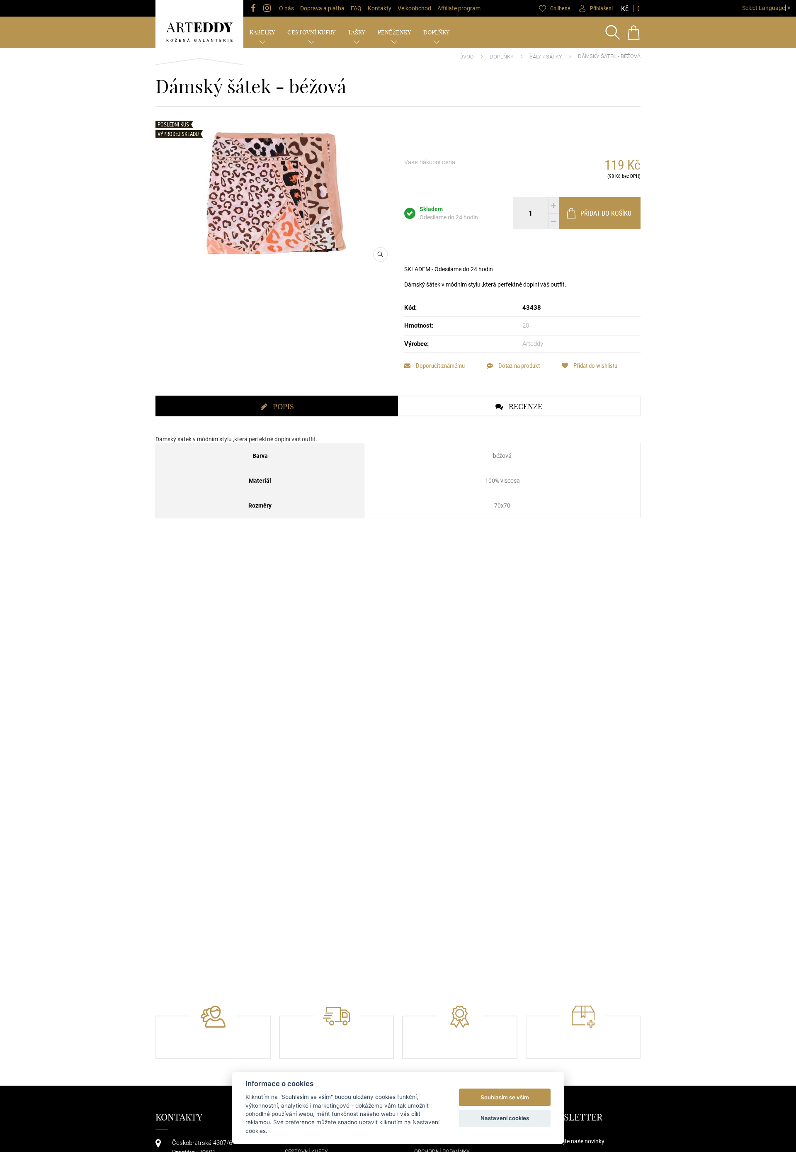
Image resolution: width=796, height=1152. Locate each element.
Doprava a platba (322, 8)
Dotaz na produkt (518, 365)
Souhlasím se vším (505, 1097)
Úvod (466, 56)
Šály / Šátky (545, 56)
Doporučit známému (440, 365)
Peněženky (394, 32)
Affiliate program (459, 8)
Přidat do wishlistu (594, 365)
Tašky (356, 32)
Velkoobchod (414, 8)
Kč (625, 8)
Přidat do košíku (605, 213)
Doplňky (436, 32)
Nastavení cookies (505, 1118)
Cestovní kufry (311, 32)
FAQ (356, 8)
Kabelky (262, 32)
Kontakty (379, 8)
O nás (286, 8)
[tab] (276, 406)
